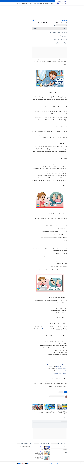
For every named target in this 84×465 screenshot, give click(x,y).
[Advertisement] (42, 13)
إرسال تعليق (64, 421)
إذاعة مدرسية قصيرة (59, 366)
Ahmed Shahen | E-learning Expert (56, 396)
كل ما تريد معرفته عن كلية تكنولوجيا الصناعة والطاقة (39, 458)
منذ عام (41, 446)
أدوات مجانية (19, 3)
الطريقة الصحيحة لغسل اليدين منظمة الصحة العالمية (58, 42)
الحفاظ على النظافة (42, 328)
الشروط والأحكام (63, 450)
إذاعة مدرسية (65, 20)
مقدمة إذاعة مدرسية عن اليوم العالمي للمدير (38, 412)
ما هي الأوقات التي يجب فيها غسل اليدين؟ (60, 39)
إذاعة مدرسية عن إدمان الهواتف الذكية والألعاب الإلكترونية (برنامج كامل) (62, 412)
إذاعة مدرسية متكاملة (62, 368)
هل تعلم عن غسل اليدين (62, 36)
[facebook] (27, 463)
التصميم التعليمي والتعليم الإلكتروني (54, 463)
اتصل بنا (65, 452)
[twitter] (26, 463)
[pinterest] (22, 463)
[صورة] (47, 448)
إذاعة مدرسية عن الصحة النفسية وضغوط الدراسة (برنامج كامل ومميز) (50, 412)
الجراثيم (63, 116)
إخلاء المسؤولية (64, 449)
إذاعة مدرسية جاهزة (62, 370)
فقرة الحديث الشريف (63, 35)
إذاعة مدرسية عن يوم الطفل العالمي (59, 373)
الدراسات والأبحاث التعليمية (26, 3)
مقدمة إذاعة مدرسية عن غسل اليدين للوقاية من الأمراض (58, 32)
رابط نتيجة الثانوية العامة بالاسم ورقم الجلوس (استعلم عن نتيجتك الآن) (38, 448)
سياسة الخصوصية (63, 447)
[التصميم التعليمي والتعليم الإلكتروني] (61, 2)
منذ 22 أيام (41, 456)
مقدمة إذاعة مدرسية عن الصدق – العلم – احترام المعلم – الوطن (55, 364)
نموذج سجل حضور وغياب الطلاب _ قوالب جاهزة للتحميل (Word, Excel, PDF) (38, 453)
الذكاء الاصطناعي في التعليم (49, 3)
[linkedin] (20, 463)
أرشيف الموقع (64, 446)
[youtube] (24, 463)
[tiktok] (17, 463)
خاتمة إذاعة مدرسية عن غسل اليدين (60, 43)
